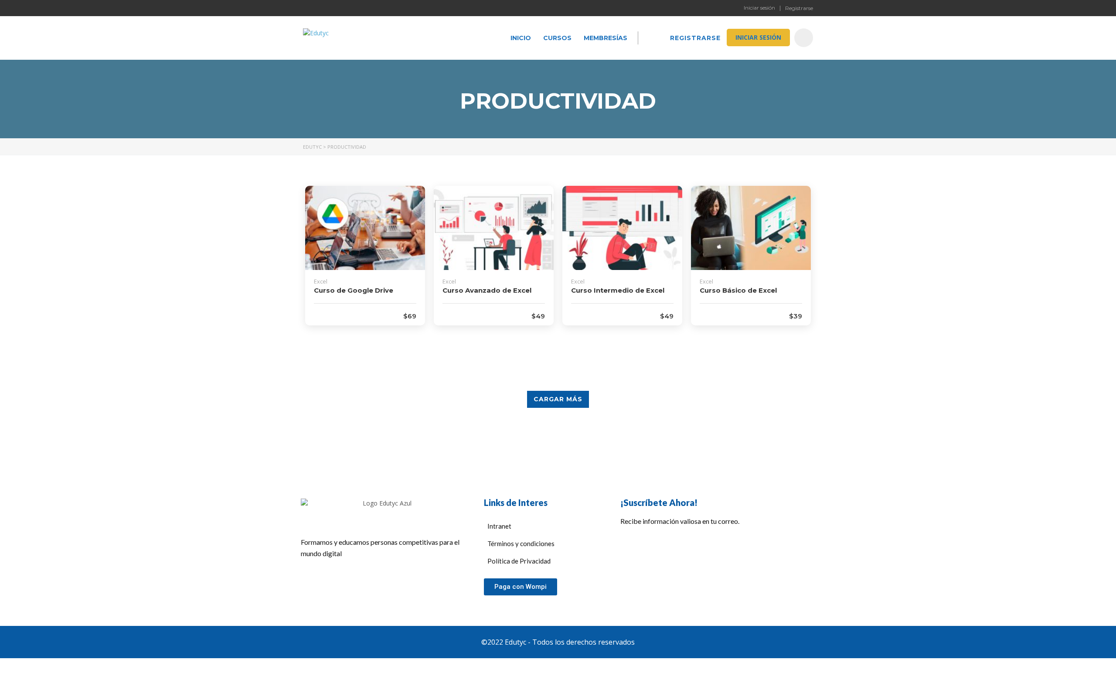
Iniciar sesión (759, 8)
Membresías (605, 38)
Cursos (557, 38)
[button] (520, 586)
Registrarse (799, 8)
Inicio (520, 38)
